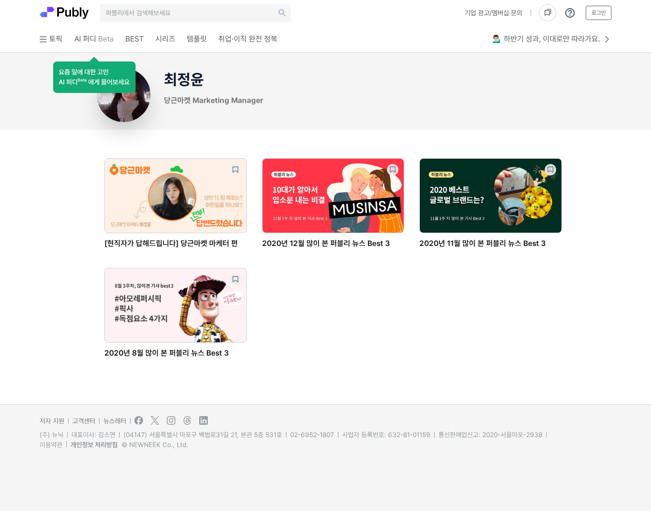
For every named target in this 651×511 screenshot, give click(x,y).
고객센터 (83, 421)
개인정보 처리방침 (94, 445)
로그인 (598, 13)
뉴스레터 (114, 421)
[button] (94, 77)
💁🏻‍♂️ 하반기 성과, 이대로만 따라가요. (546, 38)
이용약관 (51, 445)
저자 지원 (52, 421)
